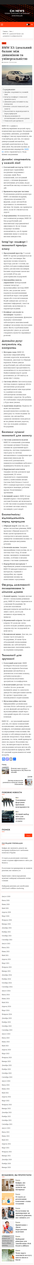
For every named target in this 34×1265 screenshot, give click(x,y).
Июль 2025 (6, 947)
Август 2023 (6, 1034)
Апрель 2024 (6, 1006)
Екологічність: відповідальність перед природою (16, 112)
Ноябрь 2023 (6, 1022)
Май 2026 (5, 908)
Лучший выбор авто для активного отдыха (22, 817)
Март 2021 (5, 1148)
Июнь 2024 (6, 999)
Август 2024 (6, 991)
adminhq (6, 62)
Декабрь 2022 (7, 1065)
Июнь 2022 (6, 1089)
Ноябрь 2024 (6, 979)
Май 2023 (5, 1046)
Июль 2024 (6, 995)
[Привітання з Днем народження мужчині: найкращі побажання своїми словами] (8, 1227)
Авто (4, 43)
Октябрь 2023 (7, 1026)
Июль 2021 (6, 1132)
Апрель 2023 (6, 1050)
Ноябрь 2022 (6, 1069)
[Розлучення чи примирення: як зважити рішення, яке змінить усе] (8, 1213)
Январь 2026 (6, 924)
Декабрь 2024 (7, 975)
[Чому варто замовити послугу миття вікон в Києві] (8, 1255)
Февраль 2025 (7, 967)
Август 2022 (6, 1081)
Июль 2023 (6, 1038)
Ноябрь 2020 (6, 1163)
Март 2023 (5, 1053)
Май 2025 (5, 955)
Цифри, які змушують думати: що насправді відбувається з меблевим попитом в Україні (15, 850)
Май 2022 (5, 1093)
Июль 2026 (6, 900)
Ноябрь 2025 (6, 932)
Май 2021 (5, 1140)
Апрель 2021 (6, 1144)
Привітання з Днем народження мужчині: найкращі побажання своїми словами (16, 878)
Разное (18, 1180)
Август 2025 (6, 944)
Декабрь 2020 (7, 1160)
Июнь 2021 (6, 1136)
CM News (17, 11)
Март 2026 (5, 916)
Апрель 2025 (6, 959)
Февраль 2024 (7, 1014)
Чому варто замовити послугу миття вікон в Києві (24, 1256)
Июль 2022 (6, 1085)
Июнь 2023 (6, 1042)
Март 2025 (5, 963)
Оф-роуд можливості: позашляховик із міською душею (16, 117)
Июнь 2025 (6, 951)
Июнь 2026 (6, 904)
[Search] (32, 24)
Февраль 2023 (7, 1057)
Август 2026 (6, 896)
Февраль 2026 (7, 920)
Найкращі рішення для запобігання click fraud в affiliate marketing (23, 1243)
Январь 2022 (6, 1108)
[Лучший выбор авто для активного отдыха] (8, 816)
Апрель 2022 (6, 1097)
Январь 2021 (6, 1156)
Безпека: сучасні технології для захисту (16, 107)
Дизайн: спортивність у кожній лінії (16, 93)
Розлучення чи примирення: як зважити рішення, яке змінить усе (24, 1214)
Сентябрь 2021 (7, 1124)
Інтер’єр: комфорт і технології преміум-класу (15, 98)
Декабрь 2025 (7, 928)
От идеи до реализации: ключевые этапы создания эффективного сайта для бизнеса (17, 860)
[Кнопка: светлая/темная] (28, 24)
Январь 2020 (6, 1167)
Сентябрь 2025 (7, 940)
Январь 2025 (6, 971)
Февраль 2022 (7, 1105)
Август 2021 (6, 1128)
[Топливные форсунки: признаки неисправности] (8, 802)
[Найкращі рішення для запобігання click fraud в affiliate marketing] (8, 1241)
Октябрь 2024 (7, 983)
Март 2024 (5, 1010)
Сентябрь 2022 (7, 1077)
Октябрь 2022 (7, 1073)
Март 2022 (5, 1101)
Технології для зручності (13, 121)
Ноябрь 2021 (6, 1116)
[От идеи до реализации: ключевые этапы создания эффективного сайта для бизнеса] (8, 1199)
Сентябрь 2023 (7, 1030)
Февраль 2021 (7, 1152)
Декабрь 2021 (7, 1112)
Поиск (6, 829)
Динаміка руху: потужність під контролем (16, 103)
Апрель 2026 (6, 912)
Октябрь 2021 (7, 1120)
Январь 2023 (6, 1061)
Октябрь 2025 (7, 936)
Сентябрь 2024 (7, 987)
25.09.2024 (14, 62)
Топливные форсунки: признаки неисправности (22, 803)
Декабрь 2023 (7, 1018)
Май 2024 (5, 1002)
